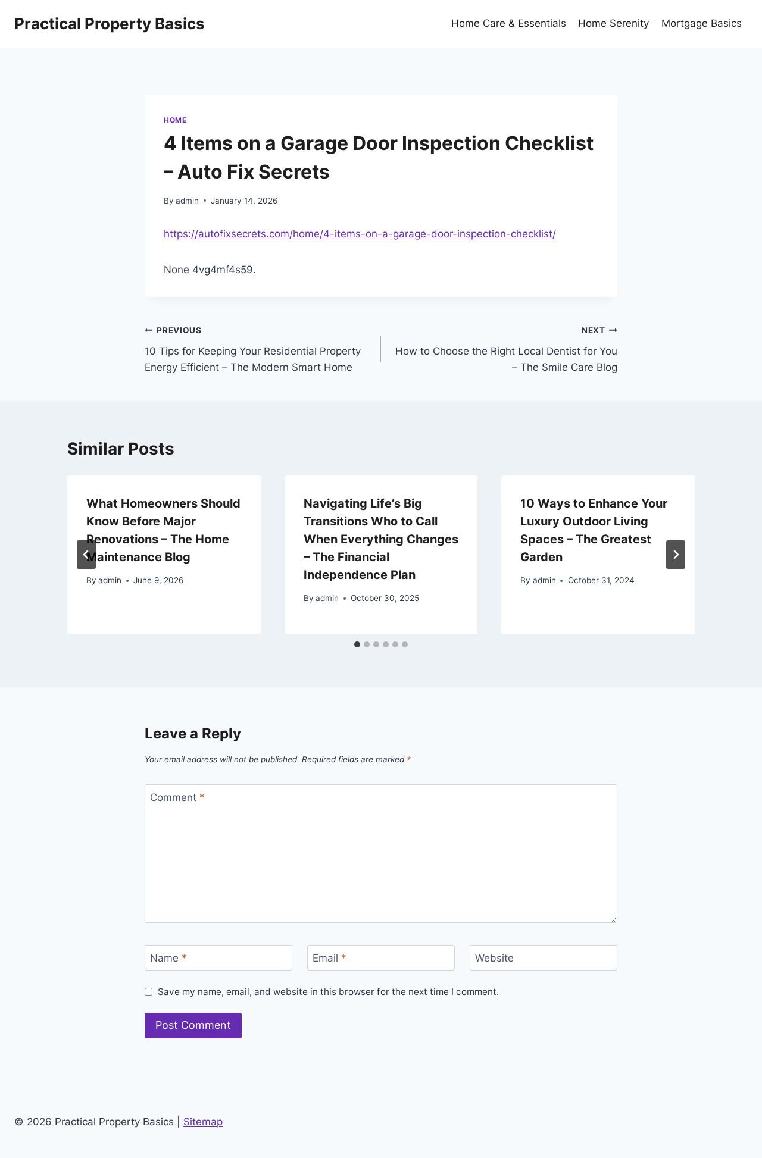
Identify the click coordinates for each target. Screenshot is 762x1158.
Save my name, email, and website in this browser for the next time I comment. (328, 991)
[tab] (357, 644)
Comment (177, 797)
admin (187, 200)
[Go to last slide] (86, 554)
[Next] (675, 554)
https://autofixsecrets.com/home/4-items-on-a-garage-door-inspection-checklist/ (360, 234)
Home (175, 119)
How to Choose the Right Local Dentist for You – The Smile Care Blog (506, 349)
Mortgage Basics (701, 23)
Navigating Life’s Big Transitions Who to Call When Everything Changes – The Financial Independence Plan (381, 539)
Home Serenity (613, 23)
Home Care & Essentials (508, 23)
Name (168, 958)
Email (329, 958)
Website (494, 958)
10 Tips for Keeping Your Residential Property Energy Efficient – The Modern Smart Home (253, 349)
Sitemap (203, 1122)
